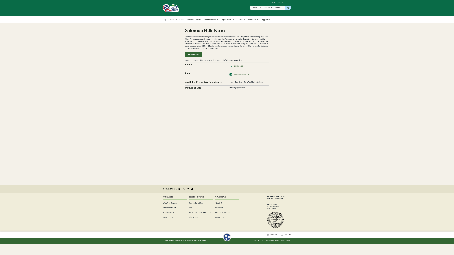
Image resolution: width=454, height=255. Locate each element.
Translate (273, 235)
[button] (217, 20)
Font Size (287, 235)
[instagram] (191, 189)
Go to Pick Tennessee (281, 3)
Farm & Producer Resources (200, 212)
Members (252, 19)
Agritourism (227, 19)
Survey (288, 241)
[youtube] (187, 189)
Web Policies (202, 241)
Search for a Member (197, 203)
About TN (256, 241)
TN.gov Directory (180, 241)
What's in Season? (177, 19)
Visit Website (193, 54)
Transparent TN (192, 241)
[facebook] (179, 189)
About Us (241, 19)
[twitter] (183, 189)
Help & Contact (279, 241)
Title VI (263, 241)
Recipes (192, 208)
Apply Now (266, 19)
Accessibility (270, 241)
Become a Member (222, 212)
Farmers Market (169, 208)
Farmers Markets (194, 19)
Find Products (210, 19)
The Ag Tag (193, 217)
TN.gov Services (169, 241)
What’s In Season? (170, 203)
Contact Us (219, 217)
